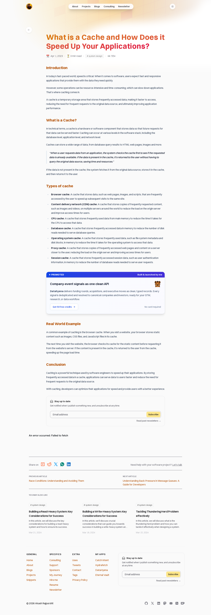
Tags (75, 574)
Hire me (53, 579)
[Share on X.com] (55, 465)
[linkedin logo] (159, 603)
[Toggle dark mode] (172, 6)
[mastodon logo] (165, 603)
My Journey (55, 574)
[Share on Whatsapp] (62, 464)
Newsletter (124, 6)
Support (53, 565)
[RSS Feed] (176, 603)
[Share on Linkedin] (68, 465)
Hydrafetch (101, 565)
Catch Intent (102, 560)
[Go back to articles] (29, 30)
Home (29, 560)
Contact (76, 570)
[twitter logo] (153, 603)
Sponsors (54, 570)
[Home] (29, 6)
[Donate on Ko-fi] (182, 603)
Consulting (109, 6)
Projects (86, 6)
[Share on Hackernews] (42, 465)
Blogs (97, 6)
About (75, 6)
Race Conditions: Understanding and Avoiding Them (56, 480)
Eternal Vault (102, 574)
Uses (75, 560)
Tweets (76, 565)
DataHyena (101, 570)
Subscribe (153, 414)
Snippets (31, 579)
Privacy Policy (79, 579)
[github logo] (146, 603)
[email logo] (171, 603)
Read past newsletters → (149, 420)
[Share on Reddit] (49, 464)
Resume (53, 584)
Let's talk (177, 464)
